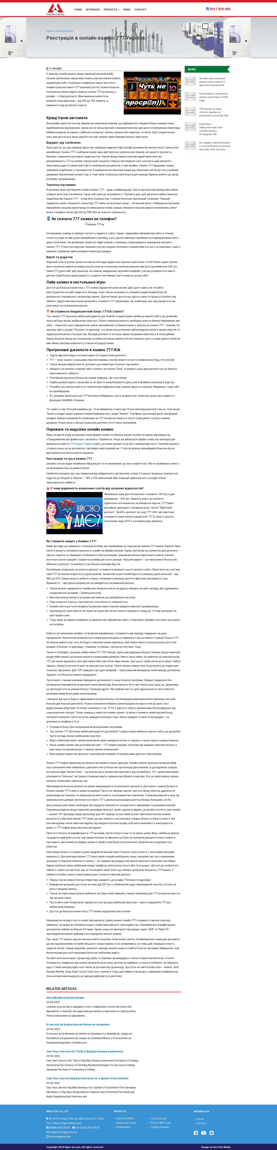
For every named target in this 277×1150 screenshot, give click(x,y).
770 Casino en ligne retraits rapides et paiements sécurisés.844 (214, 112)
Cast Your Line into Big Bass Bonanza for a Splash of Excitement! (87, 1078)
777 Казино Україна (81, 443)
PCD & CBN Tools (160, 1122)
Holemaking (123, 1127)
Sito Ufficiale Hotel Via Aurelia (65, 997)
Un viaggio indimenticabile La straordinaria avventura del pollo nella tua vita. (215, 146)
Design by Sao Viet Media (216, 1147)
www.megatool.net (60, 1136)
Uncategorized (63, 31)
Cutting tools (158, 1118)
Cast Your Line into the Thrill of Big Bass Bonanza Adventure (84, 1051)
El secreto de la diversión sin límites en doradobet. (78, 1024)
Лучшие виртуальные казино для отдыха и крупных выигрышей (212, 82)
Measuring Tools (126, 1122)
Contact (201, 1123)
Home (200, 1119)
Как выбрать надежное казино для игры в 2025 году (213, 97)
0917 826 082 (220, 9)
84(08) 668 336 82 (59, 1127)
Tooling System (159, 1127)
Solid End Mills (125, 1118)
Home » (50, 31)
